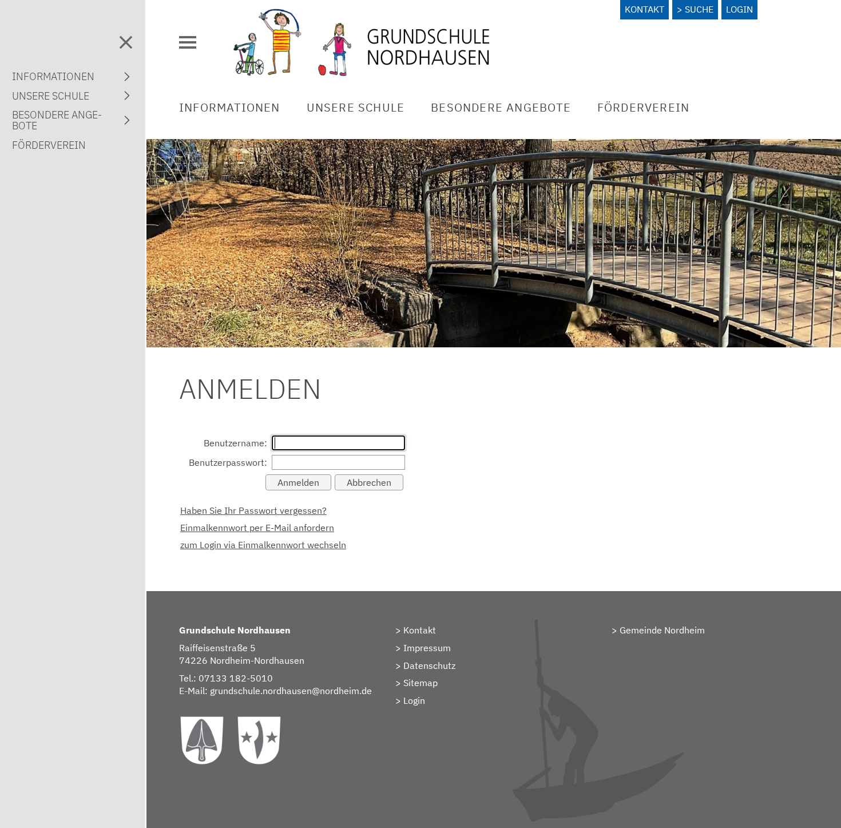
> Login (410, 700)
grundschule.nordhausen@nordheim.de (291, 690)
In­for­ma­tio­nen (229, 107)
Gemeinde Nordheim (662, 630)
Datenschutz (429, 665)
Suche (699, 9)
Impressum (427, 647)
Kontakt (644, 9)
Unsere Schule (356, 107)
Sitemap (420, 682)
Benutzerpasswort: (228, 462)
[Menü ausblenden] (125, 42)
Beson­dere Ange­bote (501, 107)
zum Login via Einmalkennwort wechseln (263, 544)
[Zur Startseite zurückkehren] (361, 14)
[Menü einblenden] (188, 42)
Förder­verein (643, 107)
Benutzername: (235, 443)
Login (739, 9)
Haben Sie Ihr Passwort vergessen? (253, 510)
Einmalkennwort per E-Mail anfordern (257, 527)
